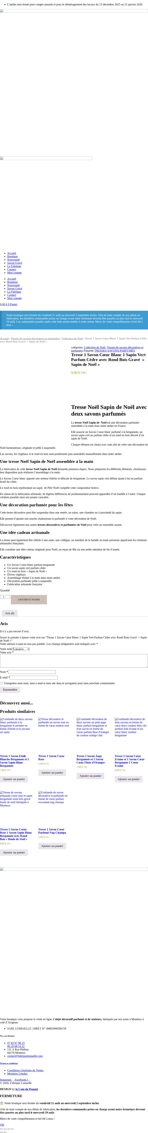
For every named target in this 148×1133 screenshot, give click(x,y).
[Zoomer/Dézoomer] (1, 1129)
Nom (4, 671)
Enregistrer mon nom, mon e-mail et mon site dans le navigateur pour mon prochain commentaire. (59, 683)
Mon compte (14, 272)
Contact (11, 269)
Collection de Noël (72, 338)
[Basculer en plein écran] (5, 1129)
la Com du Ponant (27, 1089)
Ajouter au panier (29, 599)
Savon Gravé (14, 262)
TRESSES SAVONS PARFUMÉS (114, 350)
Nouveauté (13, 259)
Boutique (12, 256)
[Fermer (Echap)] (12, 1129)
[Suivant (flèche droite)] (5, 1132)
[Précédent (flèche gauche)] (1, 1132)
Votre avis (7, 652)
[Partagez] (8, 1129)
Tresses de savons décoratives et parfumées (35, 338)
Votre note (6, 648)
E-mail (5, 677)
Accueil (11, 253)
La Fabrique (14, 266)
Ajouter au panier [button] (14, 779)
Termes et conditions (9, 1063)
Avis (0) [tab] (9, 613)
